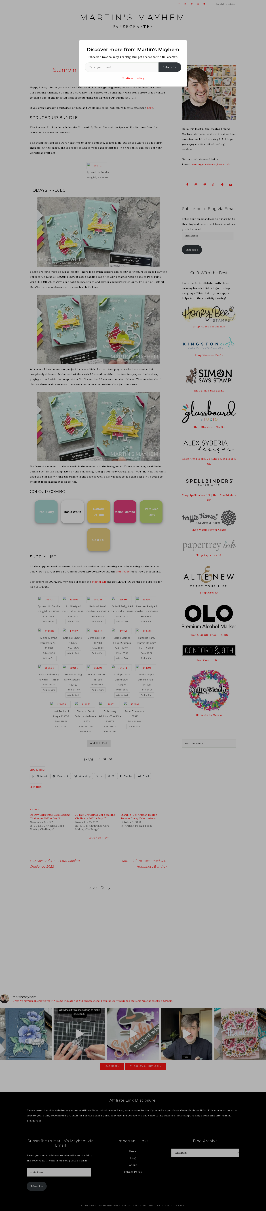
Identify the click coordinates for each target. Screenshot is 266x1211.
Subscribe (170, 67)
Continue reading (133, 78)
